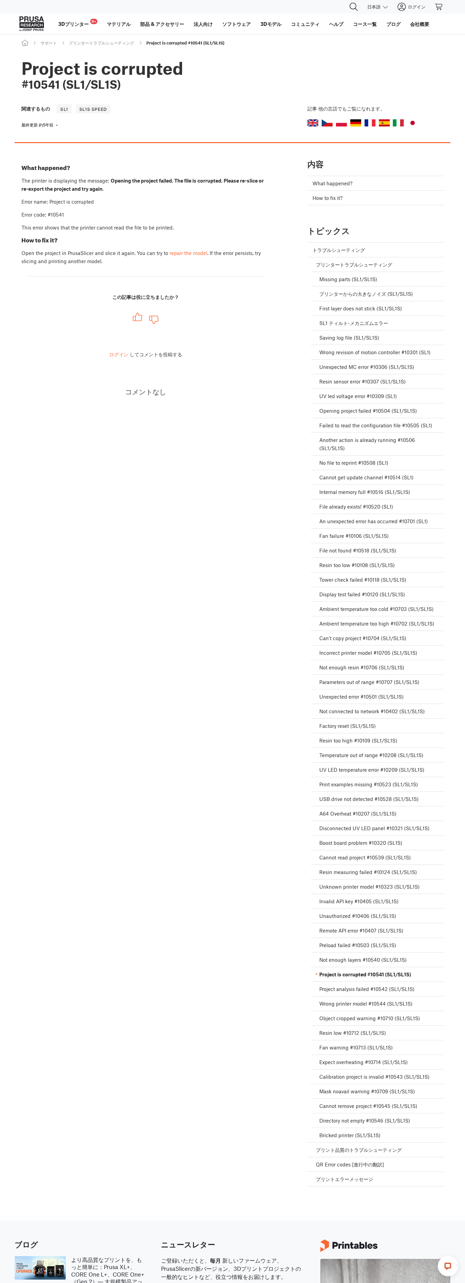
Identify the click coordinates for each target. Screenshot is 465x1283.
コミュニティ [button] (305, 24)
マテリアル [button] (119, 24)
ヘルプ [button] (336, 24)
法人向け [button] (203, 24)
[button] (312, 122)
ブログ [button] (393, 24)
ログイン (118, 354)
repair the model (188, 253)
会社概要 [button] (419, 24)
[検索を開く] (353, 7)
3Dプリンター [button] (77, 23)
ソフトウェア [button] (236, 24)
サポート (49, 43)
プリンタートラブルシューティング (101, 43)
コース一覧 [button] (365, 24)
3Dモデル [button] (271, 24)
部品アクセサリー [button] (162, 24)
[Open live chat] (448, 1266)
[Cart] (439, 7)
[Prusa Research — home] (32, 24)
